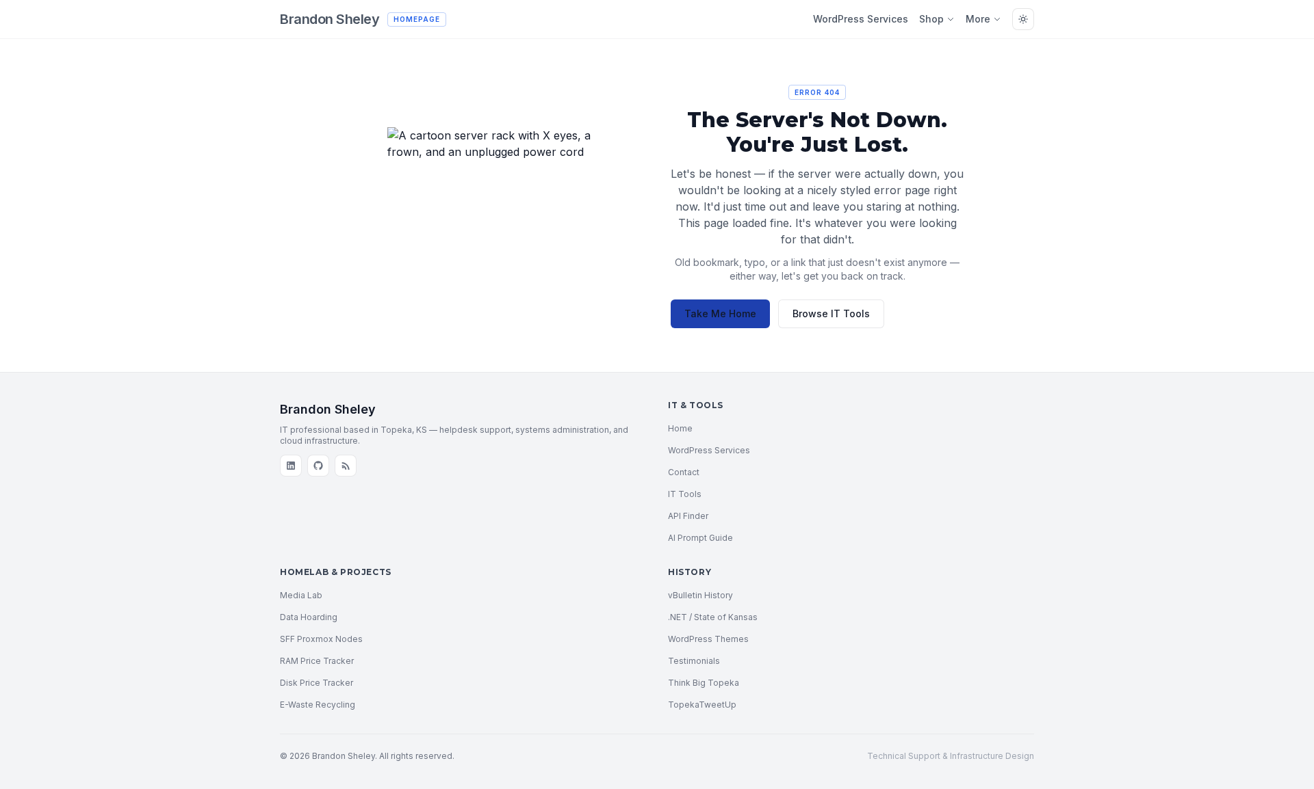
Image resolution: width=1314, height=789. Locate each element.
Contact (683, 472)
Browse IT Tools (831, 313)
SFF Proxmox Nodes (321, 639)
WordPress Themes (708, 639)
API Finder (688, 516)
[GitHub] (318, 466)
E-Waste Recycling (317, 704)
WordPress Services (860, 19)
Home (680, 428)
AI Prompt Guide (700, 538)
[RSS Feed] (346, 466)
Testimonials (694, 661)
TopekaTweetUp (702, 704)
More (978, 19)
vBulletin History (700, 595)
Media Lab (301, 595)
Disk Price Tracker (316, 683)
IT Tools (684, 494)
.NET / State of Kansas (713, 617)
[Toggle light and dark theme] (1023, 19)
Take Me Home (720, 313)
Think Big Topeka (703, 683)
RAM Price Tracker (317, 661)
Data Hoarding (308, 617)
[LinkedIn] (291, 466)
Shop (931, 19)
